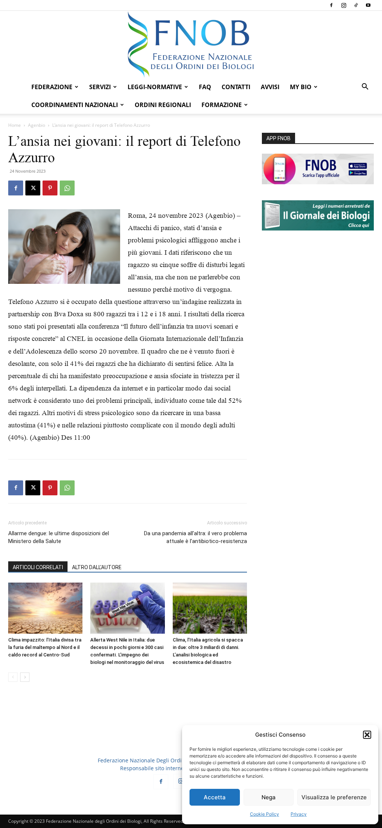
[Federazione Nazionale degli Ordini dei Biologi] (191, 44)
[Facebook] (331, 5)
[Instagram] (343, 5)
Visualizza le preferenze (334, 797)
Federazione (51, 87)
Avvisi (270, 87)
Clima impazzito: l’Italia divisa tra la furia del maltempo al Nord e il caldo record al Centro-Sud (44, 647)
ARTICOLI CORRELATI (38, 567)
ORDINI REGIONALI (163, 105)
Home (14, 125)
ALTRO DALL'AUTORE (97, 567)
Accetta (215, 797)
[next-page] (24, 677)
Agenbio (36, 125)
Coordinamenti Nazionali (74, 105)
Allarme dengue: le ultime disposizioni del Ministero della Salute (58, 537)
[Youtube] (368, 5)
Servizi (100, 87)
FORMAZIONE (221, 105)
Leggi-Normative (155, 87)
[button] (367, 734)
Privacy (299, 814)
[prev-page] (13, 677)
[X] (32, 188)
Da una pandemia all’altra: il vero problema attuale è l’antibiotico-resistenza (195, 537)
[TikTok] (355, 5)
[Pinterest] (50, 188)
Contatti (236, 87)
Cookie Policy (264, 814)
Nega (269, 797)
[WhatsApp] (67, 188)
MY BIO (300, 87)
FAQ (205, 87)
